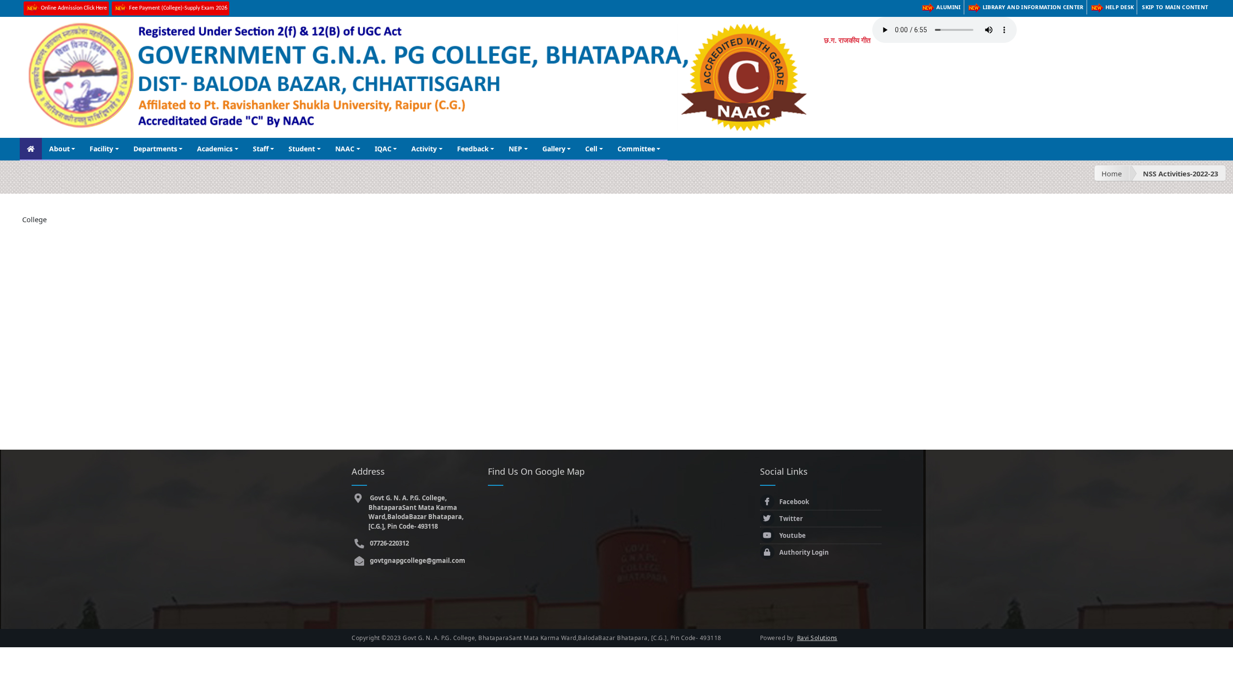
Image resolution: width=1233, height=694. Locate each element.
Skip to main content (1175, 7)
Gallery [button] (553, 148)
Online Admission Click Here (74, 8)
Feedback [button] (473, 148)
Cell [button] (591, 148)
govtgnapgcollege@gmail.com (416, 560)
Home (1112, 173)
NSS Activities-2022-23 (1180, 173)
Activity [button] (424, 148)
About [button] (59, 148)
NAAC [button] (344, 148)
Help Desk (1119, 7)
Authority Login (804, 552)
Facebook (794, 501)
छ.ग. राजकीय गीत (847, 40)
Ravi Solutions (817, 638)
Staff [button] (261, 148)
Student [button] (302, 148)
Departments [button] (155, 148)
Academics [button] (215, 148)
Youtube (792, 535)
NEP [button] (515, 148)
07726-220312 (388, 543)
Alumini (948, 7)
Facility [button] (101, 148)
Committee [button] (636, 148)
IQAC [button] (383, 148)
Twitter (791, 518)
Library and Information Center (1033, 7)
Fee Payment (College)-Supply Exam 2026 (178, 8)
